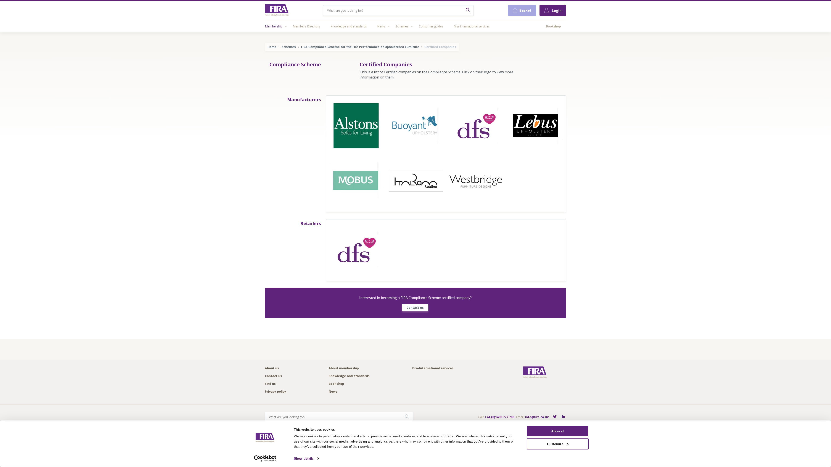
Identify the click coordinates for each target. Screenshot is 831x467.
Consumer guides (431, 26)
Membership (273, 26)
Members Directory (306, 26)
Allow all (557, 431)
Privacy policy (275, 391)
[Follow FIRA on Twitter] (555, 417)
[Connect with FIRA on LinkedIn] (563, 417)
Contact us (415, 307)
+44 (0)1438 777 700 (499, 417)
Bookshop (553, 26)
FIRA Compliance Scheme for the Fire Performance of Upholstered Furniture (360, 47)
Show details (304, 458)
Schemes (402, 26)
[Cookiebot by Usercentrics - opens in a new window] (265, 458)
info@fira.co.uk (537, 417)
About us (272, 368)
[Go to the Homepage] (277, 10)
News (381, 26)
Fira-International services (472, 26)
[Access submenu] (285, 26)
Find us (270, 384)
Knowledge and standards (348, 26)
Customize (555, 444)
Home (272, 47)
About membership (344, 368)
